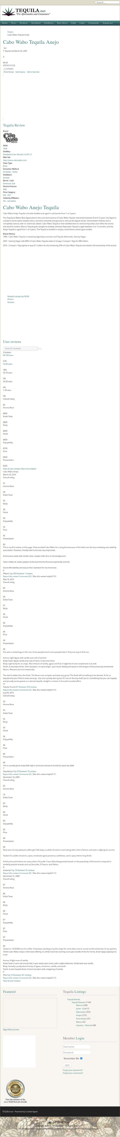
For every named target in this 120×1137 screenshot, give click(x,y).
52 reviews (30, 870)
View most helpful (28, 468)
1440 (5, 148)
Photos (10, 299)
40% (5, 189)
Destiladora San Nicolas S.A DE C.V (17, 154)
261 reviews (26, 975)
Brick (5, 166)
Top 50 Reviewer (20, 771)
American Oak (9, 183)
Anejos (79, 1015)
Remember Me (71, 1058)
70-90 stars (7, 364)
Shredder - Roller (10, 171)
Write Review (9, 72)
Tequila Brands (73, 999)
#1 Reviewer (21, 687)
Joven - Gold (81, 1008)
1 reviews (29, 573)
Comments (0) (25, 576)
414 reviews (32, 687)
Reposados (81, 1012)
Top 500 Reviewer (16, 573)
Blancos (79, 1005)
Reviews (10, 302)
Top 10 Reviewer (18, 870)
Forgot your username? (73, 1073)
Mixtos (79, 1022)
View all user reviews (11, 468)
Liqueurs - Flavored (84, 1025)
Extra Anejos (81, 1018)
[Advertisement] (60, 271)
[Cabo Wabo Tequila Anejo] (29, 97)
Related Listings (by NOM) (18, 296)
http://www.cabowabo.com (15, 160)
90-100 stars (8, 355)
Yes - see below (9, 201)
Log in (67, 1065)
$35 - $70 (7, 195)
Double (6, 177)
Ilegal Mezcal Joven (11, 1029)
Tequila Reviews (78, 1002)
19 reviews (31, 771)
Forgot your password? (73, 1070)
